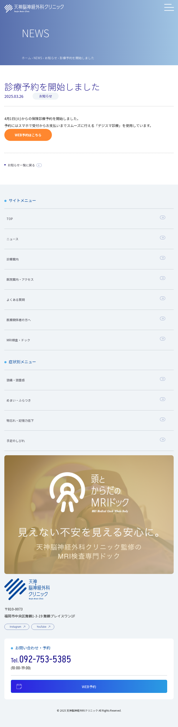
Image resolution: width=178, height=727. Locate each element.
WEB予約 (89, 686)
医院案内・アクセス (20, 279)
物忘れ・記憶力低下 (20, 420)
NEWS (38, 58)
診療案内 (13, 259)
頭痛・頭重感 (16, 380)
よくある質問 (16, 299)
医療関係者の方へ (19, 320)
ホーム (26, 58)
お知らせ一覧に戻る (21, 165)
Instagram (15, 627)
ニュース (12, 239)
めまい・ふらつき (19, 400)
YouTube (41, 627)
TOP (10, 219)
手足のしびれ (16, 441)
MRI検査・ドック (18, 340)
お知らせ (51, 58)
